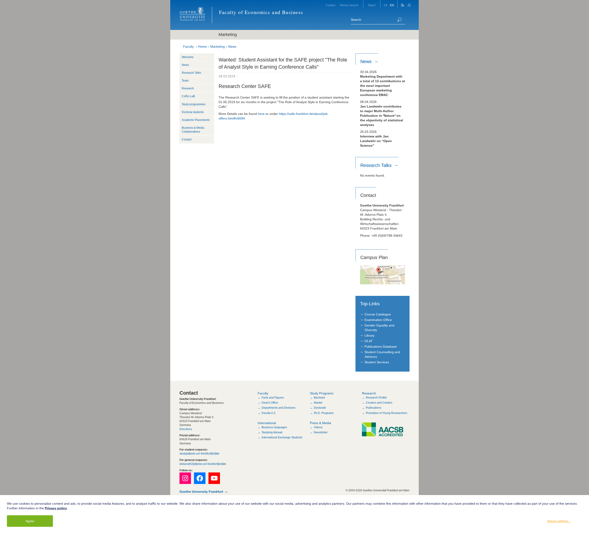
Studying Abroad (272, 432)
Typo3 (371, 5)
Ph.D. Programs (324, 413)
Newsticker (321, 432)
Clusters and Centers (379, 402)
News (232, 46)
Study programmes (193, 104)
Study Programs (321, 393)
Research (188, 88)
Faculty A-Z (268, 413)
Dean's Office (270, 402)
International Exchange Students (282, 437)
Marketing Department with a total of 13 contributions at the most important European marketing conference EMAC (382, 86)
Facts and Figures (273, 397)
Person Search (349, 5)
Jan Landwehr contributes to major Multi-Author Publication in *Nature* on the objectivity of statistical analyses (381, 116)
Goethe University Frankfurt (201, 491)
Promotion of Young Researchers (386, 413)
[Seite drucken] (409, 4)
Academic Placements (196, 120)
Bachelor (319, 397)
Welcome (187, 57)
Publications (373, 407)
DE (386, 5)
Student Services (376, 362)
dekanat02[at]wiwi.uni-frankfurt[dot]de (202, 464)
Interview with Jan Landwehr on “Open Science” (376, 140)
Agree (30, 521)
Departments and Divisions (278, 407)
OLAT (368, 341)
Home (202, 46)
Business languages (274, 427)
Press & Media (320, 423)
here (261, 114)
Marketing (217, 46)
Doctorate (320, 407)
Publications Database (380, 346)
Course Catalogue (377, 314)
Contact (330, 5)
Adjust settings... (559, 521)
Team (185, 80)
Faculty (188, 46)
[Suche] (399, 19)
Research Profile (376, 397)
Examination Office (378, 320)
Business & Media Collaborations (193, 129)
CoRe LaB (188, 96)
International (267, 423)
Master (318, 402)
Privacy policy (56, 508)
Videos (318, 427)
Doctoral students (193, 112)
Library (369, 335)
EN (392, 5)
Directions (185, 429)
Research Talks (191, 72)
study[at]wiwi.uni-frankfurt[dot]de (199, 453)
